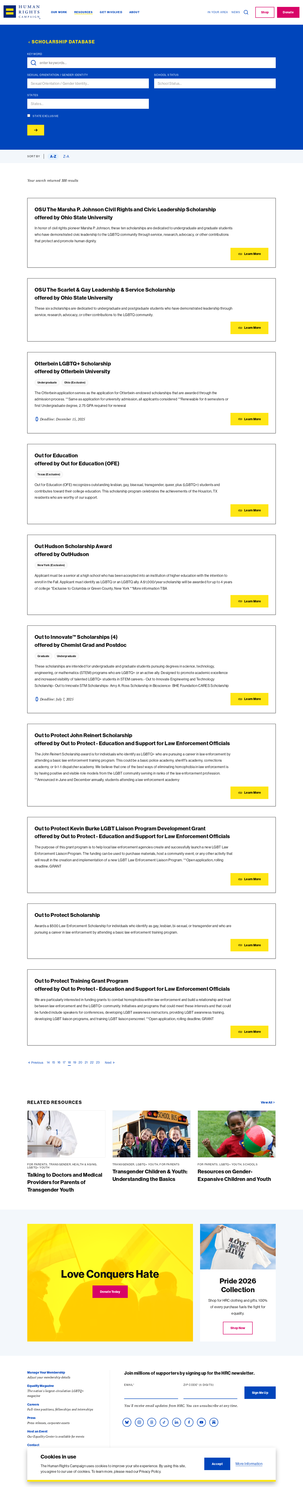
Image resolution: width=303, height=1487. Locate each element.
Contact (33, 1445)
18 (69, 1062)
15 (53, 1062)
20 (81, 1062)
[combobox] (90, 83)
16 (59, 1062)
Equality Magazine (40, 1386)
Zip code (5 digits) (207, 1384)
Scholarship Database (63, 41)
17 (64, 1062)
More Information (249, 1463)
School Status (166, 75)
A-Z (53, 156)
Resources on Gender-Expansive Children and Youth (234, 1175)
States (32, 95)
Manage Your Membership (46, 1372)
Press (31, 1418)
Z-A (66, 156)
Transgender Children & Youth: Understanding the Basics (149, 1175)
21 (86, 1062)
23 (98, 1062)
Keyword (34, 54)
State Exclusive (45, 116)
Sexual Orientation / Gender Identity (57, 75)
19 (74, 1062)
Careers (33, 1404)
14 (48, 1062)
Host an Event (37, 1431)
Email (137, 1384)
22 (92, 1062)
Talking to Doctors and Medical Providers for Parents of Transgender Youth (64, 1182)
